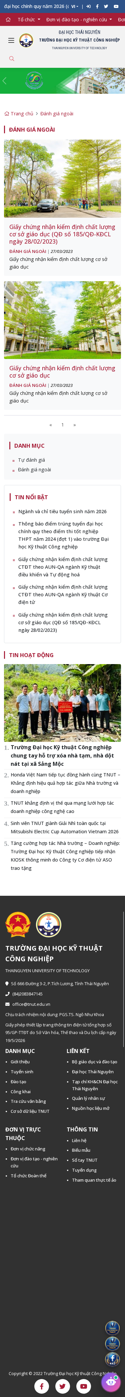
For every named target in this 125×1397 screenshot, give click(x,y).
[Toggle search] (11, 58)
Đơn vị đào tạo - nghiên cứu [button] (77, 19)
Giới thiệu (20, 1062)
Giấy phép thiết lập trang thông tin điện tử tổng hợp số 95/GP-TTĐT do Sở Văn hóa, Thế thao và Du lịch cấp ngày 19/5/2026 (60, 1032)
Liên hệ (79, 1140)
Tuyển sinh (22, 1072)
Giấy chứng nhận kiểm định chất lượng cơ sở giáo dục (62, 371)
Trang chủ (21, 113)
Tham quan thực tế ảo (94, 1180)
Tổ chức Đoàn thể (28, 1176)
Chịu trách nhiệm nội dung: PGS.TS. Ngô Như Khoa (54, 1014)
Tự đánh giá (31, 460)
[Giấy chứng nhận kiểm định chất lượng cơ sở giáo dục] (62, 319)
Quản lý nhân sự (88, 1098)
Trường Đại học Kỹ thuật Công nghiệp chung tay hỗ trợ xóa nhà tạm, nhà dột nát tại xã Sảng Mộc (62, 755)
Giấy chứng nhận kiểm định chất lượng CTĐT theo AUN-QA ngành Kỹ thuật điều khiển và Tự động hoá (63, 567)
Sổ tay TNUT (85, 1160)
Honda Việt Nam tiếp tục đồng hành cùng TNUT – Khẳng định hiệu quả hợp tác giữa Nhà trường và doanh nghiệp (65, 782)
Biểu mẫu (81, 1150)
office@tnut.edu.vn (31, 1004)
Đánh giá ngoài (56, 113)
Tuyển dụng (84, 1170)
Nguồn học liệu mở (90, 1108)
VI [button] (73, 6)
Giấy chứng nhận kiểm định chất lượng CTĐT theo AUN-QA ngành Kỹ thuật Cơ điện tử (63, 594)
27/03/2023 (62, 251)
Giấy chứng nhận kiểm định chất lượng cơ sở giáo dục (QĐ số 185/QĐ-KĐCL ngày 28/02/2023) (62, 234)
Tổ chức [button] (27, 19)
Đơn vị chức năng (28, 1149)
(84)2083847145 (27, 994)
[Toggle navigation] (11, 41)
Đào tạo (18, 1082)
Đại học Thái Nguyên (93, 1072)
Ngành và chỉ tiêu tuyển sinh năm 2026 (62, 511)
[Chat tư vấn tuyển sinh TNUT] (111, 1383)
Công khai (21, 1092)
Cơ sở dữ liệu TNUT (30, 1111)
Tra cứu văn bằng (28, 1101)
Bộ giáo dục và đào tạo (94, 1062)
